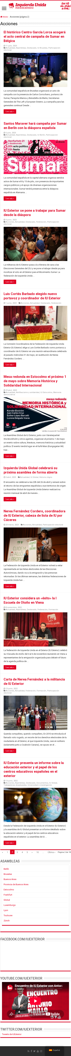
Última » (51, 852)
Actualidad (10, 48)
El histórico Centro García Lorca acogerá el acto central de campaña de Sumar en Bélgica (35, 36)
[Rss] (28, 1051)
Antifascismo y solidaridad (27, 392)
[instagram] (41, 1051)
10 (37, 852)
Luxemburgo (10, 905)
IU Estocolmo (46, 392)
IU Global (34, 477)
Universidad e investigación (40, 785)
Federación (41, 222)
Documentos (42, 783)
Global (7, 900)
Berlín (6, 869)
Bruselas (8, 874)
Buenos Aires (10, 879)
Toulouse (8, 915)
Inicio (5, 17)
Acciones (10, 222)
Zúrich (7, 920)
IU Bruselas (42, 48)
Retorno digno (45, 477)
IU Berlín (41, 135)
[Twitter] (34, 1051)
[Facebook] (31, 1051)
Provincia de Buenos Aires (16, 884)
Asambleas (21, 48)
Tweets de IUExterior (11, 1034)
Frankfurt (8, 895)
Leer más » (10, 111)
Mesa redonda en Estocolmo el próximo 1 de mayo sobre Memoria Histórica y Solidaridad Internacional (35, 381)
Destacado (31, 48)
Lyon (6, 910)
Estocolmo (9, 889)
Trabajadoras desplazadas (15, 785)
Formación (53, 609)
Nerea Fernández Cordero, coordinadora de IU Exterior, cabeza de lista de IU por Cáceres (34, 515)
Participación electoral (53, 525)
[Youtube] (37, 1051)
